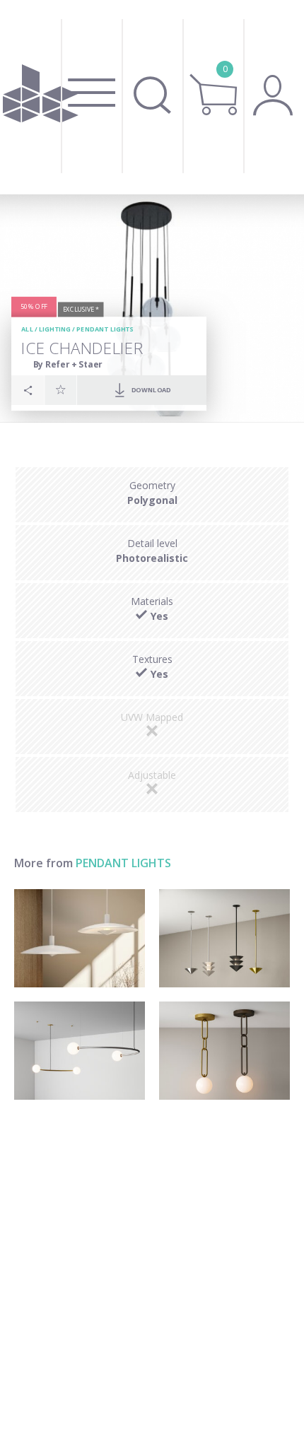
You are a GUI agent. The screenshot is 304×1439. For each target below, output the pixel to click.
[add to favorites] (61, 389)
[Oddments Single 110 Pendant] (79, 1051)
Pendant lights (104, 329)
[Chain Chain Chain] (224, 1051)
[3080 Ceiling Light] (79, 938)
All (27, 329)
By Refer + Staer (68, 363)
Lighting (55, 329)
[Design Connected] (40, 97)
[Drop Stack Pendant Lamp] (224, 938)
